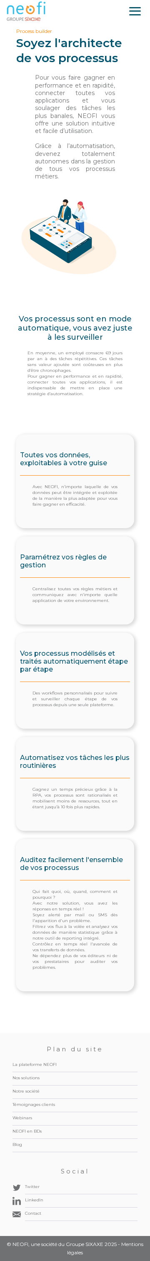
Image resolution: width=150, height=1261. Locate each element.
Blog (17, 1144)
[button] (135, 11)
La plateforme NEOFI (34, 1064)
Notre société (26, 1091)
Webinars (22, 1118)
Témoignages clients (33, 1104)
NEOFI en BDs (27, 1131)
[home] (26, 11)
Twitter (32, 1186)
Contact (33, 1213)
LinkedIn (34, 1200)
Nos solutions (26, 1077)
